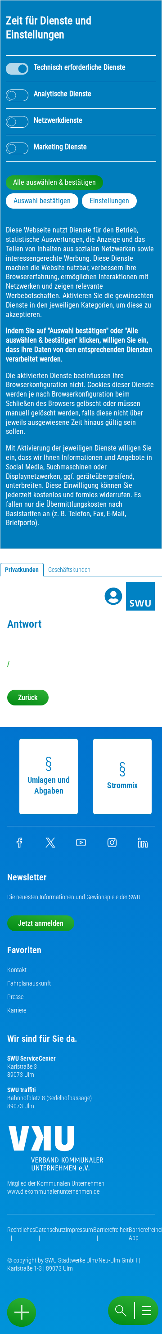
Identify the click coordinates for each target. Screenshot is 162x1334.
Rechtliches (21, 1229)
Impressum (79, 1229)
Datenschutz (50, 1229)
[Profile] (113, 596)
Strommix (122, 785)
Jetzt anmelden (40, 923)
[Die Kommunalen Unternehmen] (55, 1151)
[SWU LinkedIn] (143, 845)
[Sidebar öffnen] (21, 1312)
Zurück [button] (28, 697)
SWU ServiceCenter (31, 1058)
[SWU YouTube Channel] (81, 845)
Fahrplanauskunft (29, 983)
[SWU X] (50, 845)
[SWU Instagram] (112, 845)
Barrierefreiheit (111, 1229)
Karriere (16, 1010)
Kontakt (17, 969)
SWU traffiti (21, 1089)
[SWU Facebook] (19, 845)
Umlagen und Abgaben (48, 785)
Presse (15, 996)
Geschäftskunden (69, 569)
